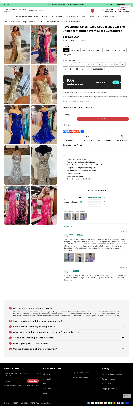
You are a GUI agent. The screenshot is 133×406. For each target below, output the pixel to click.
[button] (123, 10)
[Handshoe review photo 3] (90, 257)
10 (94, 64)
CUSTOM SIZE (98, 69)
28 (83, 69)
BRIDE (18, 17)
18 (117, 64)
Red (83, 50)
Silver (98, 50)
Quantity (66, 115)
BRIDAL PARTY (63, 17)
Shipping (66, 40)
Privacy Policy (107, 384)
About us (46, 374)
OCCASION (82, 17)
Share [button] (68, 125)
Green (106, 50)
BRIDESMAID (52, 17)
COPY (115, 82)
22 (65, 69)
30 (88, 69)
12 (100, 64)
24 (71, 69)
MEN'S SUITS (93, 17)
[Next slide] (96, 5)
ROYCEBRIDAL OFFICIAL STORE (23, 403)
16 (111, 64)
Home (6, 22)
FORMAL (73, 17)
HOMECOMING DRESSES (30, 17)
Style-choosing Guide (81, 372)
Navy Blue (68, 55)
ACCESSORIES (104, 17)
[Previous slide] (37, 5)
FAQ (45, 384)
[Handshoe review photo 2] (79, 257)
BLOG (114, 17)
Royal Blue (75, 50)
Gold (66, 50)
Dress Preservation (80, 377)
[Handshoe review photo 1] (69, 257)
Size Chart (47, 389)
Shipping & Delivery (109, 389)
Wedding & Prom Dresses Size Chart (77, 107)
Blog (45, 394)
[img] (69, 232)
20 (123, 64)
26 (77, 69)
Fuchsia (91, 50)
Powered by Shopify (44, 403)
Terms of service (108, 379)
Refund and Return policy (112, 374)
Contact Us (47, 379)
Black (114, 50)
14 (106, 64)
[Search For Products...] (92, 11)
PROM (43, 17)
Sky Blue (122, 50)
